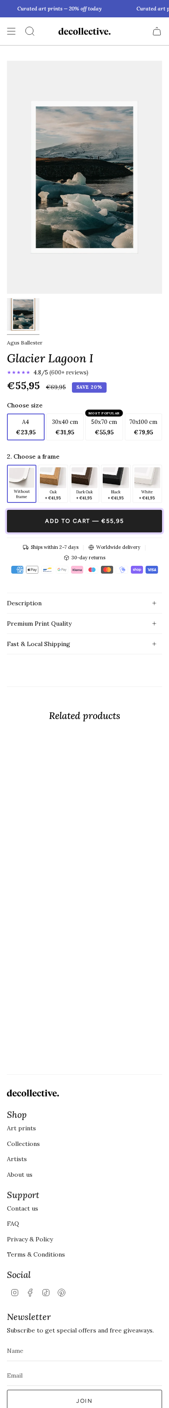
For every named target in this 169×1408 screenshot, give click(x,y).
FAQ (13, 1223)
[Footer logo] (33, 1093)
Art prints (21, 1128)
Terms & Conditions (36, 1254)
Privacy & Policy (30, 1239)
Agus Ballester (24, 342)
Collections (23, 1144)
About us (19, 1174)
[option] (21, 484)
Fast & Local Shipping (38, 644)
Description (24, 603)
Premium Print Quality (39, 623)
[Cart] (157, 31)
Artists (17, 1159)
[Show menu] (11, 31)
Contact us (22, 1208)
